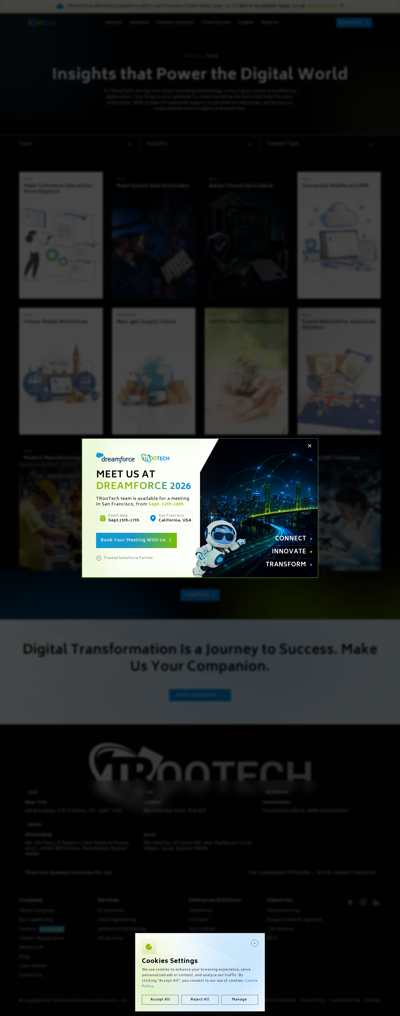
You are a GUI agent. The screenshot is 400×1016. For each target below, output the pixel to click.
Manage (239, 1000)
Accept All (160, 1000)
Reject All (200, 1000)
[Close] (254, 943)
